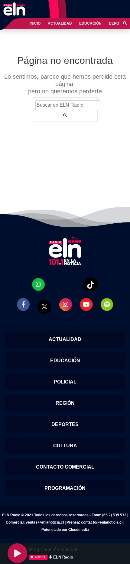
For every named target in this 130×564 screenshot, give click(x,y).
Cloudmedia (78, 530)
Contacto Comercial (65, 466)
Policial (65, 381)
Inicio (35, 23)
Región (65, 403)
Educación (90, 23)
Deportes (65, 424)
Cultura (65, 445)
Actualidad (60, 23)
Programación (65, 488)
